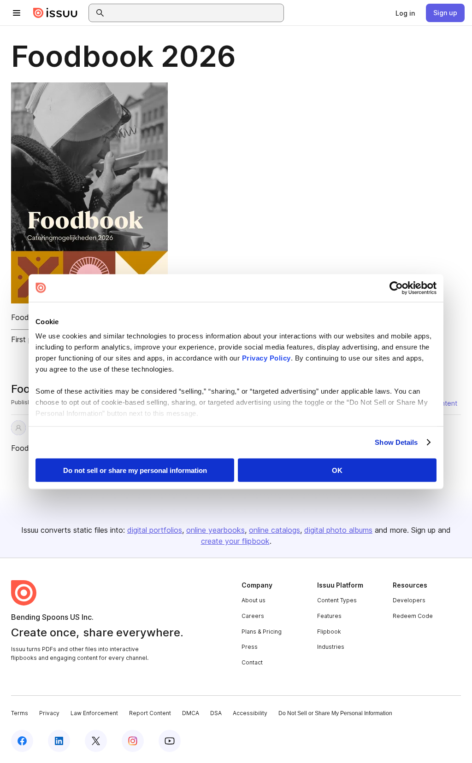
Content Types (337, 600)
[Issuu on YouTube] (170, 741)
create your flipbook (235, 541)
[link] (405, 13)
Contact (252, 662)
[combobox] (194, 13)
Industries (330, 646)
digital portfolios (154, 530)
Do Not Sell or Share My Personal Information (335, 713)
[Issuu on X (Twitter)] (96, 741)
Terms (19, 713)
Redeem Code (413, 615)
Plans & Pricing (262, 631)
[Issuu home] (55, 13)
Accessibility (250, 713)
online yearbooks (215, 530)
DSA (216, 713)
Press (250, 646)
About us (254, 600)
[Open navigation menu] (16, 13)
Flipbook (329, 631)
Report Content (150, 713)
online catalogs (274, 530)
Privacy (49, 713)
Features (329, 615)
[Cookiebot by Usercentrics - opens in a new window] (396, 288)
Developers (409, 600)
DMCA (190, 713)
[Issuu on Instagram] (133, 741)
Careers (253, 615)
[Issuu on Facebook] (22, 741)
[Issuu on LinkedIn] (59, 741)
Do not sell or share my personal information (135, 470)
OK (337, 470)
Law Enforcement (94, 713)
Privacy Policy (266, 358)
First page (28, 339)
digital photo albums (338, 530)
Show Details (396, 442)
